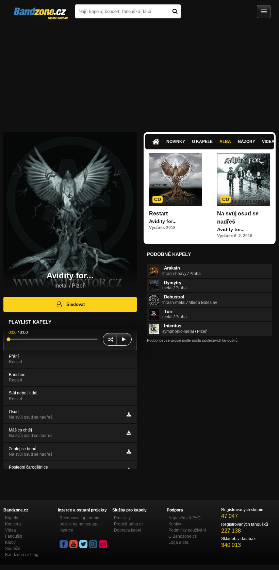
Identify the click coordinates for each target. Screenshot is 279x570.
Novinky (175, 141)
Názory (246, 141)
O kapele (202, 141)
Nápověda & (184, 518)
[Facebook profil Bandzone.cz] (64, 544)
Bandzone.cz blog (21, 554)
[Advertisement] (139, 74)
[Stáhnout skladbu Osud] (128, 414)
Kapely (11, 518)
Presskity (122, 518)
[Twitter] (83, 544)
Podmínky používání (187, 530)
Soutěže (12, 548)
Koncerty (13, 524)
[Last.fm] (103, 544)
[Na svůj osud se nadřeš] (243, 179)
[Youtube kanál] (73, 544)
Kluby (10, 542)
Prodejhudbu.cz (128, 524)
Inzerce (66, 530)
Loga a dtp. (178, 542)
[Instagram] (93, 544)
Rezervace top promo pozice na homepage (79, 521)
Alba (225, 141)
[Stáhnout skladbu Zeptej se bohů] (128, 451)
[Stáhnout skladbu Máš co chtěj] (128, 432)
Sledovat (75, 304)
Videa (10, 530)
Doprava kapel (127, 530)
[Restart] (175, 179)
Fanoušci (13, 536)
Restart (158, 213)
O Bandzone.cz (182, 536)
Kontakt (175, 524)
